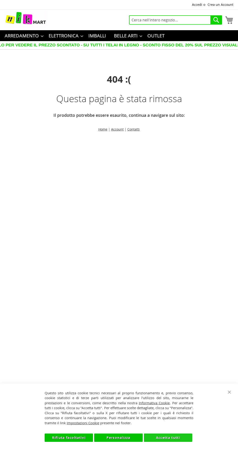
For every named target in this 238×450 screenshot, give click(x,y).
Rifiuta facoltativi (69, 437)
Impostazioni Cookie (83, 423)
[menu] (119, 35)
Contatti (133, 129)
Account (117, 129)
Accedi (197, 4)
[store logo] (25, 19)
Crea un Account (220, 4)
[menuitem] (22, 35)
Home (102, 129)
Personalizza (118, 437)
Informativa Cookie (154, 403)
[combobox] (175, 20)
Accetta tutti (168, 437)
